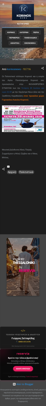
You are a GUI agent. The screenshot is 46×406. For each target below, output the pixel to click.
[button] (42, 68)
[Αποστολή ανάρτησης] (8, 167)
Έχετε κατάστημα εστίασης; (23, 376)
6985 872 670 (23, 341)
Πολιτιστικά (26, 172)
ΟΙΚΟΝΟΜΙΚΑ (30, 43)
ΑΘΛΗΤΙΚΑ (14, 43)
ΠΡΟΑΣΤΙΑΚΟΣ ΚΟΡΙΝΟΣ (23, 59)
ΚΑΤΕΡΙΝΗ (24, 32)
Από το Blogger (24, 384)
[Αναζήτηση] (42, 5)
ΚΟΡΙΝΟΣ (11, 32)
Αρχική (12, 172)
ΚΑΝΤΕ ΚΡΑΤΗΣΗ (23, 369)
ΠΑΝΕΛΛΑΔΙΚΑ (30, 38)
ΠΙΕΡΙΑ (36, 32)
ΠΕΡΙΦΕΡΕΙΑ (14, 38)
